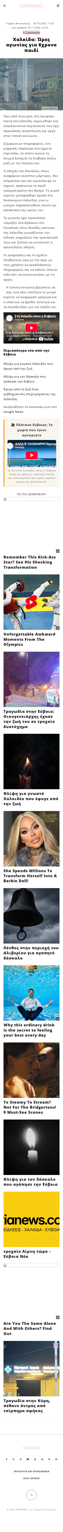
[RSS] (49, 1459)
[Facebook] (6, 1459)
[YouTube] (27, 1459)
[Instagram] (20, 1459)
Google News (13, 412)
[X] (13, 1459)
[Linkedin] (42, 1459)
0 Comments (31, 32)
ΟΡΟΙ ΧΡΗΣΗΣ (31, 1478)
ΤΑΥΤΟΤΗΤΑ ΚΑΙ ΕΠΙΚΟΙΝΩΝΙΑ (32, 1471)
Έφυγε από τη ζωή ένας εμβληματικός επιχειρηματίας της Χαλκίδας (30, 394)
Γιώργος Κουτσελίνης (18, 23)
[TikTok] (35, 1459)
